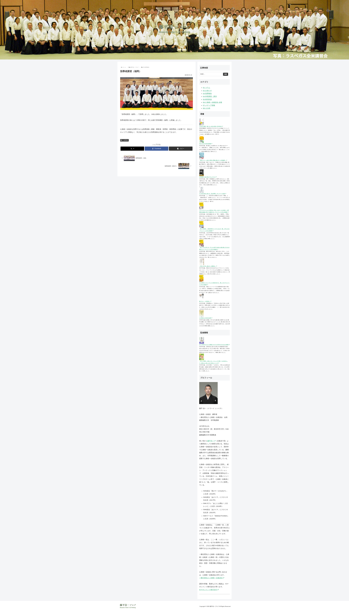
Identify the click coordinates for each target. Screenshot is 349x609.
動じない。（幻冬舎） (204, 301)
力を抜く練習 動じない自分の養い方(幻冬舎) (210, 126)
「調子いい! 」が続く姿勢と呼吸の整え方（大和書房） (212, 160)
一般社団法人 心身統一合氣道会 (211, 578)
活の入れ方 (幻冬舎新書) (205, 143)
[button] (180, 149)
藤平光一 (210, 441)
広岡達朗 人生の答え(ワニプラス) (207, 177)
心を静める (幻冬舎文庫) (205, 318)
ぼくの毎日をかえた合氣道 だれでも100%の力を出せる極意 (214, 344)
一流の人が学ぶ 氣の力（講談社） (207, 266)
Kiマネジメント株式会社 (208, 590)
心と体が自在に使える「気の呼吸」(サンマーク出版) (212, 193)
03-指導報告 (125, 140)
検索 (225, 74)
